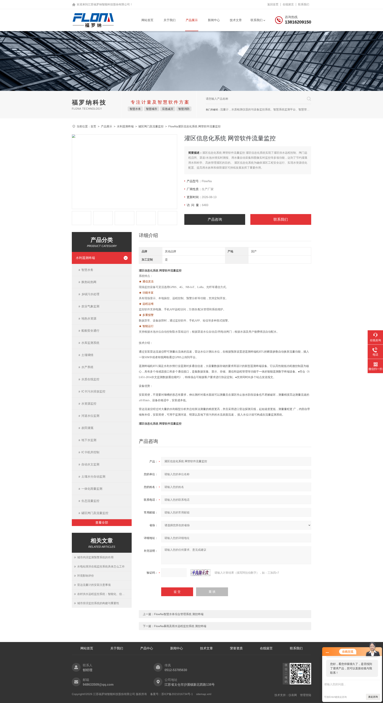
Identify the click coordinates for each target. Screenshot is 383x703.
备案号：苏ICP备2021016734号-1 (171, 694)
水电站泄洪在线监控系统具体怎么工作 (101, 566)
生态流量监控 (90, 500)
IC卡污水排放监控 (93, 391)
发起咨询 (373, 696)
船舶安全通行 (90, 330)
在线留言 (288, 4)
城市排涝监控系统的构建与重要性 (98, 603)
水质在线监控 (90, 379)
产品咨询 (215, 219)
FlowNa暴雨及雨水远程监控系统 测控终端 (180, 626)
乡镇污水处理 (90, 294)
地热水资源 (88, 318)
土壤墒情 (87, 355)
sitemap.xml (203, 694)
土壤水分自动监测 (93, 476)
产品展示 (192, 20)
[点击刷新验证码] (200, 572)
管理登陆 (305, 695)
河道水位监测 (90, 415)
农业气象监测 (90, 306)
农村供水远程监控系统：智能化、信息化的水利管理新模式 (104, 594)
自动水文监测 (90, 464)
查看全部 (101, 522)
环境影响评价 (85, 575)
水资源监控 (88, 403)
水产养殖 (87, 367)
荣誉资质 (236, 648)
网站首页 (147, 20)
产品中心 (146, 648)
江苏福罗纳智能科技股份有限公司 (109, 4)
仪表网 (292, 695)
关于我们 (170, 20)
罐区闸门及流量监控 (151, 126)
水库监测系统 (90, 342)
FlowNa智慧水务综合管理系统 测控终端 (178, 614)
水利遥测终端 (125, 126)
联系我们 (303, 4)
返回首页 (272, 4)
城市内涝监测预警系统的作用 (95, 557)
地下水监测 (88, 440)
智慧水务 (87, 269)
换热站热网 (88, 282)
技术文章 (236, 20)
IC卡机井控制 (90, 452)
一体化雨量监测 (91, 488)
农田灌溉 (87, 428)
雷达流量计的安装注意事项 (94, 584)
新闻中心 (214, 20)
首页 (93, 126)
